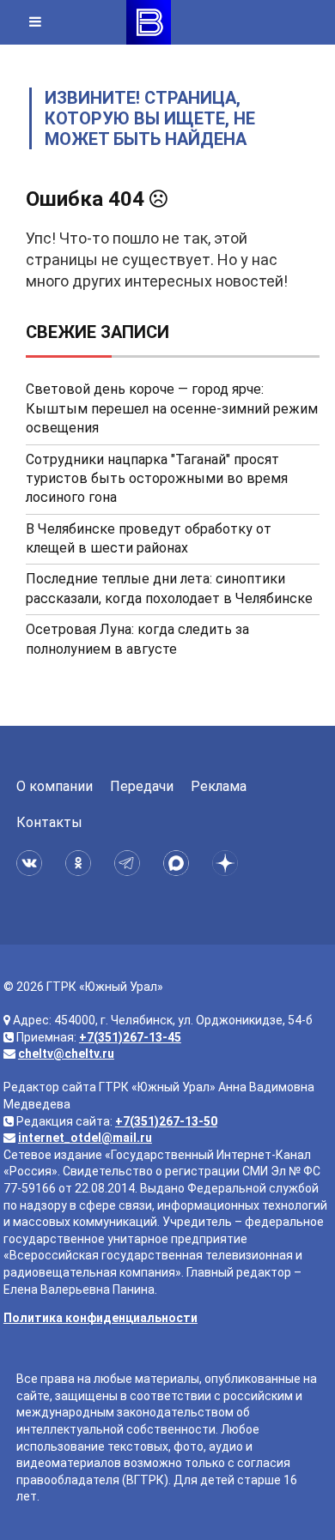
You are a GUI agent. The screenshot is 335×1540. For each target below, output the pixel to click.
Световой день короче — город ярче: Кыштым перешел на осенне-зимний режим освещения (172, 408)
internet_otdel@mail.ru (85, 1137)
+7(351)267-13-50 (166, 1121)
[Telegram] (130, 863)
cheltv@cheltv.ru (66, 1053)
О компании (54, 786)
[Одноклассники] (81, 863)
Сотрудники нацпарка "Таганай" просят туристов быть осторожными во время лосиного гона (157, 478)
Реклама (219, 786)
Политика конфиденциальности (100, 1318)
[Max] (179, 863)
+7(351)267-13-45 (130, 1037)
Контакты (49, 822)
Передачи (142, 786)
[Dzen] (228, 863)
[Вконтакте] (32, 863)
